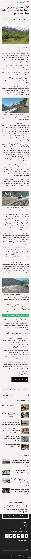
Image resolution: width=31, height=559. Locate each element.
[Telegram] (10, 536)
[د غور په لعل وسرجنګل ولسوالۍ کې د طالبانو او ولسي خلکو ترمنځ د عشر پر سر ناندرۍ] (25, 439)
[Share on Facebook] (27, 19)
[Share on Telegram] (19, 19)
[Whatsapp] (7, 536)
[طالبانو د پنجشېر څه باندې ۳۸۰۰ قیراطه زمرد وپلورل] (25, 447)
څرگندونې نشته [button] (6, 395)
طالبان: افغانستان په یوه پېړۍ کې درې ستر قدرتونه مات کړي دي (20, 472)
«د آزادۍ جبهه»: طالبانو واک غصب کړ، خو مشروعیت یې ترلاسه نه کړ (20, 490)
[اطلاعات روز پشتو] (21, 2)
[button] (28, 2)
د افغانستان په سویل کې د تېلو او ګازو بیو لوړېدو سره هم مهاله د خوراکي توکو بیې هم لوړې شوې (11, 414)
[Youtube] (18, 536)
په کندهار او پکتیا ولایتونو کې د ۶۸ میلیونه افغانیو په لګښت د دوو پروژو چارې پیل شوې (20, 481)
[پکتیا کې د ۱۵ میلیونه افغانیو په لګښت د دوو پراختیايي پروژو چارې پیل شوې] (6, 461)
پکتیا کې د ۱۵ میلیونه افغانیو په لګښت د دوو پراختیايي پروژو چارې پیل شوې (20, 462)
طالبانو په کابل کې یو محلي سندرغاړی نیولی (11, 406)
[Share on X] (24, 19)
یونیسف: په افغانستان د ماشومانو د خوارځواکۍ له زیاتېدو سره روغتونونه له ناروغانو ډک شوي (11, 430)
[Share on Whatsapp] (22, 19)
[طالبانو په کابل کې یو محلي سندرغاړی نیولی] (25, 407)
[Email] (10, 389)
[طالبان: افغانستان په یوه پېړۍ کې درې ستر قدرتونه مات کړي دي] (6, 472)
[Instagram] (14, 536)
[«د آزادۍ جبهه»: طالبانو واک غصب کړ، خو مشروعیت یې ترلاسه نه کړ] (6, 490)
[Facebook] (26, 536)
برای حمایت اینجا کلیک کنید (20, 379)
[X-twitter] (22, 536)
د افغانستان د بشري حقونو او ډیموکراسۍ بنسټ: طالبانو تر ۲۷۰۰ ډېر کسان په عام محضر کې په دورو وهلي (11, 422)
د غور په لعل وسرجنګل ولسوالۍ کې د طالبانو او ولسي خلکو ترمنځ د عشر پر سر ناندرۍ (11, 438)
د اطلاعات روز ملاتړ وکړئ (15, 502)
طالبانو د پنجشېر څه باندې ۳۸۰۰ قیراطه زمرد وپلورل (12, 445)
